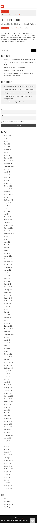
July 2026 (7, 138)
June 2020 (7, 343)
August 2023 (7, 236)
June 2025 (7, 175)
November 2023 (8, 228)
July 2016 (7, 474)
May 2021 (6, 312)
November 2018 (8, 396)
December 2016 (8, 460)
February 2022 (8, 287)
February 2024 (8, 219)
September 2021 (8, 301)
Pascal (5, 102)
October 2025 (8, 163)
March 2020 (7, 351)
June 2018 (7, 410)
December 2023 (8, 225)
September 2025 (9, 166)
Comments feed (8, 504)
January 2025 (8, 189)
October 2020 (8, 332)
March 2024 (7, 217)
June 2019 (7, 376)
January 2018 (8, 424)
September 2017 (8, 435)
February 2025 (8, 186)
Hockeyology (4, 28)
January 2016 (8, 488)
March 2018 (7, 418)
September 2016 (8, 469)
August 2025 (7, 169)
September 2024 (8, 200)
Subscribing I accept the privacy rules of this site (13, 121)
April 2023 (7, 247)
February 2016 (8, 486)
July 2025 (7, 172)
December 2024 (8, 191)
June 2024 (7, 208)
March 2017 (7, 452)
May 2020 (7, 346)
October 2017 (8, 432)
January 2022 (8, 290)
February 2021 (8, 320)
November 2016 (8, 463)
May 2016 (7, 480)
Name (2, 109)
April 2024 (7, 214)
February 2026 (8, 152)
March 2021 (7, 318)
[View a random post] (33, 6)
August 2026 (7, 135)
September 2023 (9, 233)
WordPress (10, 520)
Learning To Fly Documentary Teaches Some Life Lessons (19, 60)
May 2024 (7, 211)
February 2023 (8, 253)
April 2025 (7, 180)
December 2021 (8, 292)
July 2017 (7, 441)
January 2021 (8, 323)
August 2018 (7, 404)
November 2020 (8, 329)
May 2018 (7, 413)
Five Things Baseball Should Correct (14, 70)
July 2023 (7, 239)
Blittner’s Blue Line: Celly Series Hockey (14, 67)
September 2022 (9, 267)
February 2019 (8, 388)
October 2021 (8, 298)
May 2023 (7, 245)
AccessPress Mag (22, 520)
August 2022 (7, 270)
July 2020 (7, 340)
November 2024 (8, 194)
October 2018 (8, 399)
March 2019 (7, 385)
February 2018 (8, 421)
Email (2, 115)
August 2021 (7, 304)
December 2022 (8, 259)
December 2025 (8, 158)
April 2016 (7, 483)
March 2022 (7, 284)
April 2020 (7, 348)
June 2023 (7, 242)
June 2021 (7, 309)
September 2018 (8, 402)
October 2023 (8, 231)
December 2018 (8, 393)
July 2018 (7, 407)
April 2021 (7, 315)
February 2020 (8, 354)
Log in (6, 499)
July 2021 (7, 306)
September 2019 (8, 368)
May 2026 (7, 144)
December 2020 (8, 326)
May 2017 (6, 446)
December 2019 (8, 360)
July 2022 (7, 273)
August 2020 (7, 337)
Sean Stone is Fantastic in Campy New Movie (22, 86)
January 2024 (8, 222)
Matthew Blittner (15, 28)
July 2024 (7, 205)
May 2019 (7, 379)
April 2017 (7, 449)
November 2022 (8, 261)
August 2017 (7, 438)
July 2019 (7, 374)
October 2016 (8, 466)
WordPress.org (8, 507)
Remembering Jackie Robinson (17, 102)
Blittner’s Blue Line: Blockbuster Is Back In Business (18, 24)
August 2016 (7, 472)
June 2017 (7, 444)
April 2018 (7, 416)
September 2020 (9, 334)
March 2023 (7, 250)
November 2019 (8, 362)
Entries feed (7, 501)
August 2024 (7, 203)
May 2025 (7, 177)
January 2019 (8, 390)
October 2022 (8, 264)
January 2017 (8, 458)
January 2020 (8, 357)
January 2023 (8, 256)
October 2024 (8, 197)
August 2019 (7, 371)
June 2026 (7, 141)
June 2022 (7, 275)
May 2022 (7, 278)
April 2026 (7, 147)
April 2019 (7, 382)
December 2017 (8, 427)
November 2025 (8, 161)
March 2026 (7, 149)
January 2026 (8, 155)
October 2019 (8, 365)
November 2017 (8, 430)
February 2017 (8, 455)
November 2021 (8, 295)
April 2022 (7, 281)
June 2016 (7, 477)
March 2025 (7, 183)
